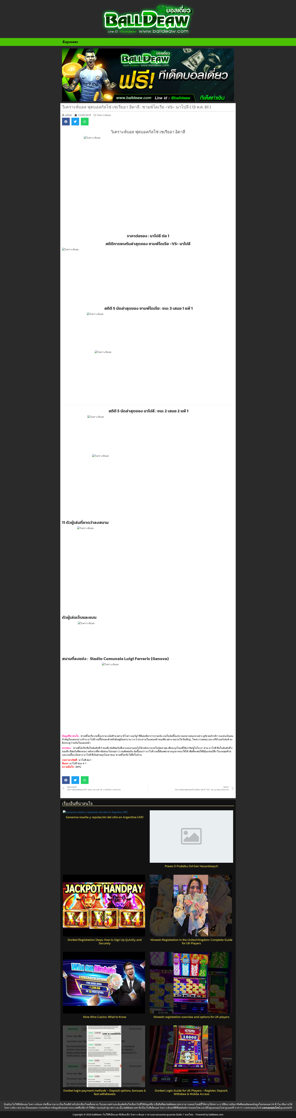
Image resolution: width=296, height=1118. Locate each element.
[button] (66, 121)
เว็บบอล (102, 1104)
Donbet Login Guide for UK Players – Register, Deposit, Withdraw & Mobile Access (191, 1092)
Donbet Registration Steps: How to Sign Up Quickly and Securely (104, 941)
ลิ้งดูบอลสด (70, 42)
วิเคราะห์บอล (104, 115)
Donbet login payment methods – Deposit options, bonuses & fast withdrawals (104, 1092)
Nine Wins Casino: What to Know (104, 1017)
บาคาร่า (239, 1107)
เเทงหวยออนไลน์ (252, 1107)
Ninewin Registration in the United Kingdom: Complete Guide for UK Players (191, 941)
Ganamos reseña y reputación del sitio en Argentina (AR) (104, 817)
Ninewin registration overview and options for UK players (191, 1017)
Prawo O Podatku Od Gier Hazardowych (191, 866)
